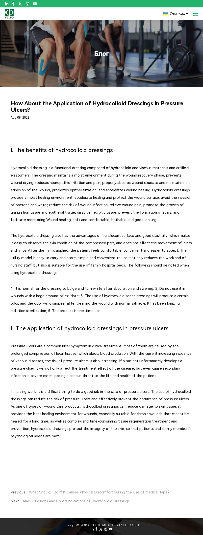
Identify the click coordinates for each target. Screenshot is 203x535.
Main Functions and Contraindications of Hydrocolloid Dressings (76, 501)
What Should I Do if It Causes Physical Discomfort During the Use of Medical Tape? (99, 492)
